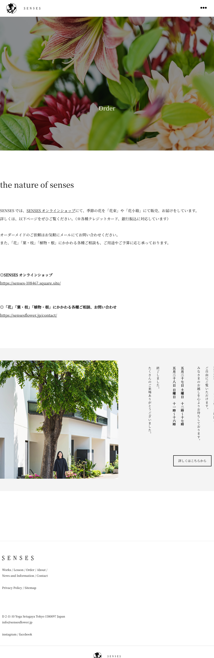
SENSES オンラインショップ (51, 210)
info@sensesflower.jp (17, 622)
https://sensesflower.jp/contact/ (28, 315)
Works (6, 570)
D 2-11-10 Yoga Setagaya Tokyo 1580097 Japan (33, 616)
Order (30, 570)
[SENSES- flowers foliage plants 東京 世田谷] (23, 8)
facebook (25, 634)
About (41, 570)
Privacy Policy (12, 588)
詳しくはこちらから (192, 461)
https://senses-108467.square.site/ (30, 283)
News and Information (18, 576)
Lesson (18, 570)
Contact (42, 576)
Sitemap (30, 588)
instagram (9, 634)
